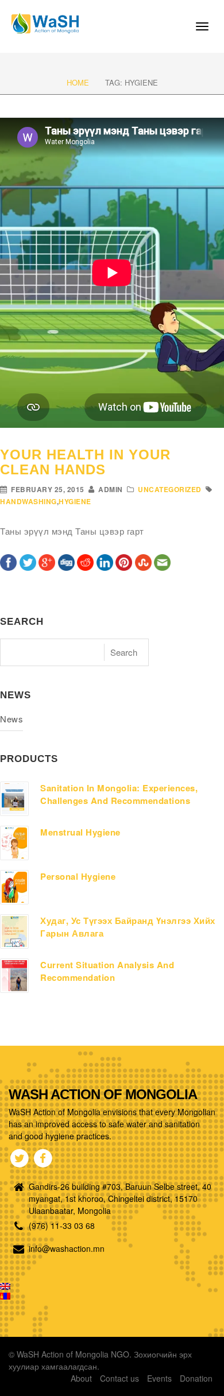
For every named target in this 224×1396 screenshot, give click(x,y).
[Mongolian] (5, 1296)
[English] (5, 1286)
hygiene (75, 501)
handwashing (28, 501)
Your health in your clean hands (85, 462)
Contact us (119, 1378)
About (81, 1378)
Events (159, 1378)
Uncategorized (170, 489)
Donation (196, 1378)
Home (78, 82)
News (11, 719)
